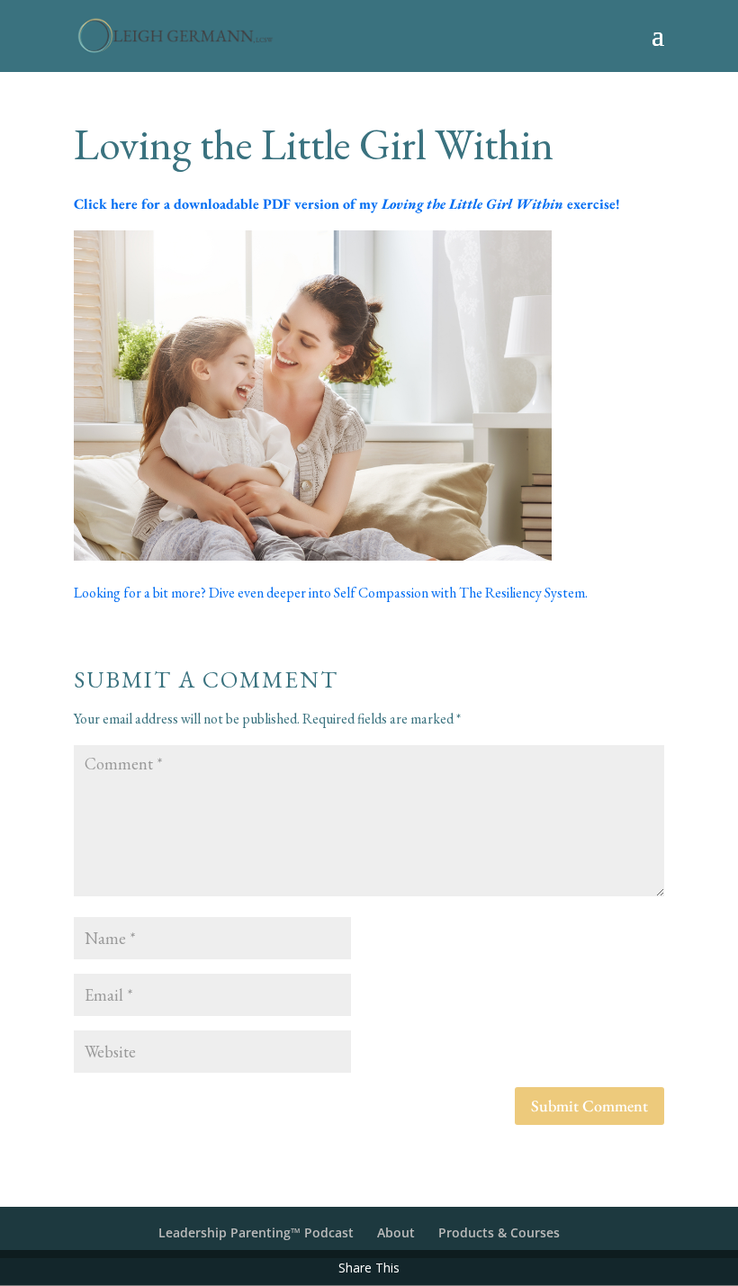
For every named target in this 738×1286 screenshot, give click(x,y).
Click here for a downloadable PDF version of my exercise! (347, 203)
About (396, 1232)
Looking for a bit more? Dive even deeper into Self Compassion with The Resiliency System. (332, 592)
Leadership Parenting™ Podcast (256, 1232)
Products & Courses (499, 1232)
